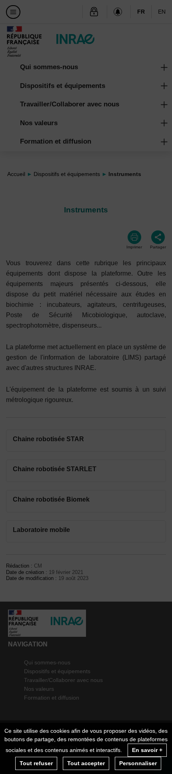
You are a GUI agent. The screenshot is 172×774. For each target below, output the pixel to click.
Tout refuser (36, 763)
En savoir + (147, 750)
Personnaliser (138, 763)
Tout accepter (86, 763)
